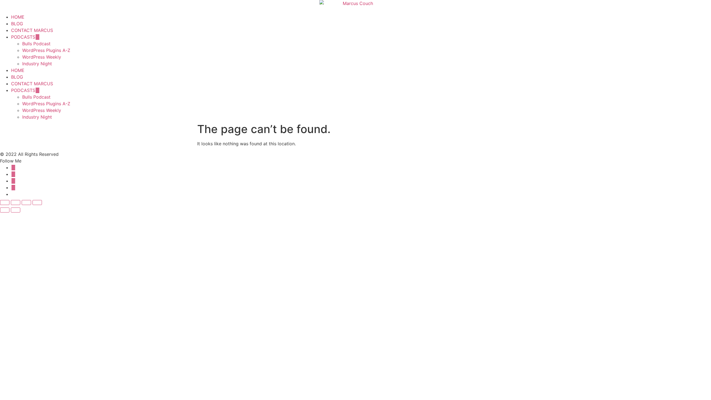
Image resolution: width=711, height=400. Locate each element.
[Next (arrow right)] (15, 210)
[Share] (26, 202)
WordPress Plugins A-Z (46, 50)
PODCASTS (23, 37)
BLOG (17, 23)
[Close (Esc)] (37, 202)
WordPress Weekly (41, 57)
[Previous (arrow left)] (4, 210)
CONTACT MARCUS (32, 30)
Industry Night (37, 63)
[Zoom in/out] (4, 202)
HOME (17, 17)
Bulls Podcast (36, 43)
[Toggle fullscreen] (15, 202)
